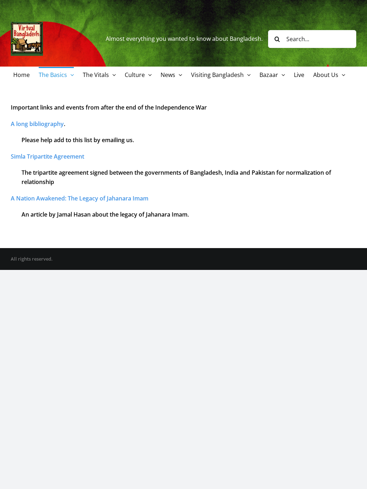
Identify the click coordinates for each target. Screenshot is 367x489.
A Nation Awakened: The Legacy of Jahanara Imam (79, 198)
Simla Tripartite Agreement (47, 156)
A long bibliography (37, 124)
